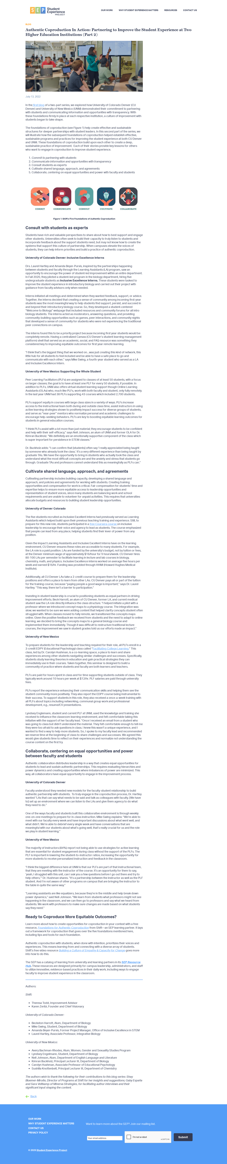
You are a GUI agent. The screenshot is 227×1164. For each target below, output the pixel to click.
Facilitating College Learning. (111, 648)
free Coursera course (103, 524)
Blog (28, 24)
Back (33, 1096)
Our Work (34, 1118)
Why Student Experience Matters (51, 1123)
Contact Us (36, 1128)
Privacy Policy (38, 1132)
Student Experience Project (52, 1150)
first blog (38, 105)
